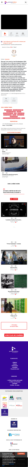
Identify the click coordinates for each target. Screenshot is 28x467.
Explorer (6, 10)
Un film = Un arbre (14, 385)
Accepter (21, 453)
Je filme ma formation (14, 382)
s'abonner (15, 198)
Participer (15, 383)
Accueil (2, 10)
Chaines (15, 364)
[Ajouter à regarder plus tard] (3, 149)
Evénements (15, 365)
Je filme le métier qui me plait (15, 380)
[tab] (5, 33)
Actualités (14, 367)
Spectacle (7, 59)
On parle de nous (15, 369)
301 (12, 47)
